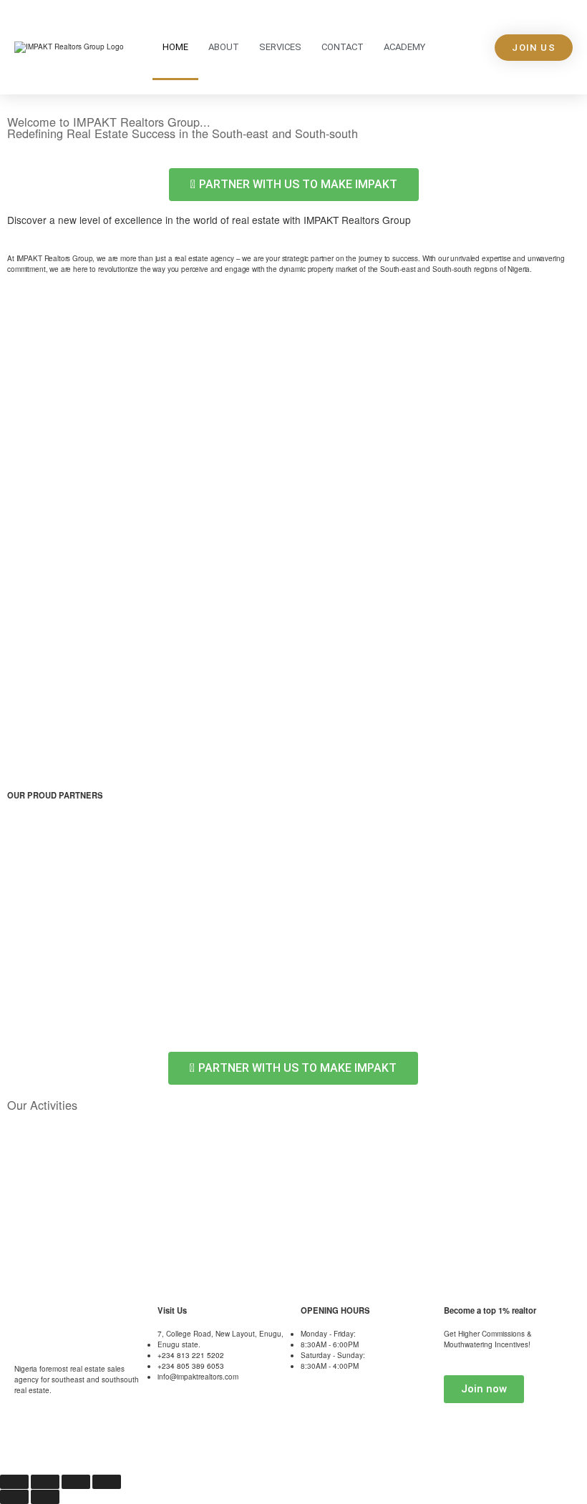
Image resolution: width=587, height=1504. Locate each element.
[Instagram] (139, 1446)
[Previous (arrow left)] (14, 1497)
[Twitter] (63, 1446)
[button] (21, 858)
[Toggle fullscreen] (45, 1482)
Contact (342, 46)
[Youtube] (25, 1446)
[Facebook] (101, 1446)
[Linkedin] (177, 1446)
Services (280, 46)
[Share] (76, 1482)
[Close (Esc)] (106, 1482)
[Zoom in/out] (14, 1482)
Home (175, 46)
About (223, 46)
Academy (404, 46)
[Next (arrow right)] (45, 1497)
